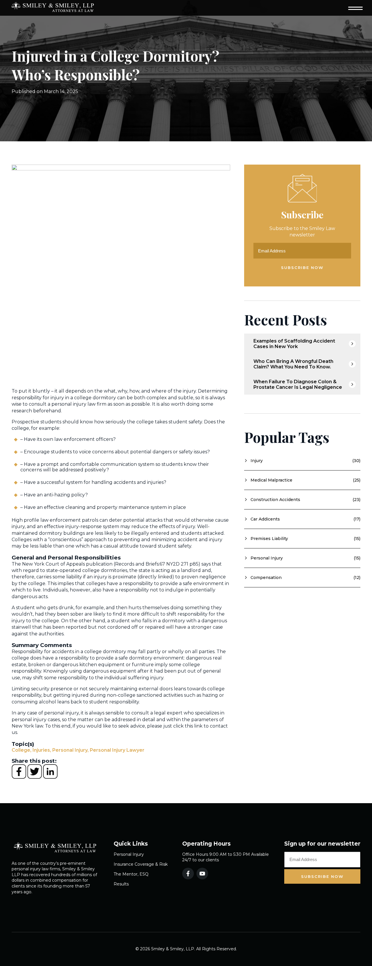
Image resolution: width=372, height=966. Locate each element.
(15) (302, 538)
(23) (302, 499)
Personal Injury (70, 750)
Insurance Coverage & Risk (141, 864)
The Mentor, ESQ (131, 874)
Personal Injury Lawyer (117, 750)
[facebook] (188, 873)
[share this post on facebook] (19, 777)
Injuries (42, 750)
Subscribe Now (302, 267)
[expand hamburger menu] (355, 8)
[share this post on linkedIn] (50, 777)
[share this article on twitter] (35, 777)
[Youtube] (202, 873)
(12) (302, 577)
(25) (302, 480)
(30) (302, 460)
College (21, 750)
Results (121, 884)
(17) (302, 519)
